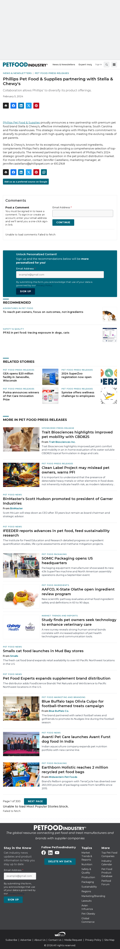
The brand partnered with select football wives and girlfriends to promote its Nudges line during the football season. (78, 719)
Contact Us (54, 940)
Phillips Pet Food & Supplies (21, 122)
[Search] (106, 64)
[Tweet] (29, 106)
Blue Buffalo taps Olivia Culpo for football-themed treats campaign (73, 703)
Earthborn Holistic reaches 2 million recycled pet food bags (75, 769)
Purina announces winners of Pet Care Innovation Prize (21, 396)
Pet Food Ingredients (55, 585)
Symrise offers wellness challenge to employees (78, 394)
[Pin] (36, 106)
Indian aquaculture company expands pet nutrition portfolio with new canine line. (74, 748)
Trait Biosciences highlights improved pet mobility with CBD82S (77, 434)
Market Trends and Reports (60, 615)
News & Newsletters (17, 73)
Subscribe (11, 940)
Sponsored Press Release (58, 428)
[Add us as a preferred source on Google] (44, 172)
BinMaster (16, 508)
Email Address (62, 207)
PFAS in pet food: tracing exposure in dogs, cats (36, 332)
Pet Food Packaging (54, 554)
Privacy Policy (93, 940)
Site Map (109, 940)
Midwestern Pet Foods (63, 777)
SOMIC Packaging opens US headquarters (67, 560)
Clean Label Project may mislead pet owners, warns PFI (75, 470)
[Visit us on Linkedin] (50, 852)
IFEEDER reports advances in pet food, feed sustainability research (56, 533)
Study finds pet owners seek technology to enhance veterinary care (79, 622)
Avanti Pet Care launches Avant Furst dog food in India (76, 739)
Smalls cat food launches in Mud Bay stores (43, 651)
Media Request (73, 940)
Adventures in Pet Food (18, 308)
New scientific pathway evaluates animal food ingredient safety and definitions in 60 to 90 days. (78, 601)
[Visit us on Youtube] (57, 852)
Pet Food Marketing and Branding (63, 697)
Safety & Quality (13, 329)
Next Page (35, 801)
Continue (63, 222)
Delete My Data (60, 861)
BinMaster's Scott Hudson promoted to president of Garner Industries (58, 501)
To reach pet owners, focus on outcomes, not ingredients (43, 311)
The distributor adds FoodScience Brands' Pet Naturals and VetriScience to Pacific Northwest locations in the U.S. (54, 685)
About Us (39, 940)
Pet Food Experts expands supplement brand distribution (56, 678)
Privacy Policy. (44, 285)
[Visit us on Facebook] (43, 852)
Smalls (14, 656)
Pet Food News (12, 494)
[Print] (6, 106)
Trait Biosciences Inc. (62, 442)
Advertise (25, 940)
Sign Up (25, 291)
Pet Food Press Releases (52, 73)
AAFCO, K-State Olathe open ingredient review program (78, 591)
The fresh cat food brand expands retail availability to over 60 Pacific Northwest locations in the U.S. (59, 662)
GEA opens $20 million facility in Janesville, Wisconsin (18, 377)
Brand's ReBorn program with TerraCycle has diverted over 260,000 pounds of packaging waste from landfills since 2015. (79, 785)
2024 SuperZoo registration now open (76, 375)
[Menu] (114, 64)
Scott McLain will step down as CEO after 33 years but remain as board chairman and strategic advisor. (56, 514)
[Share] (13, 106)
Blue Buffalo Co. (59, 711)
